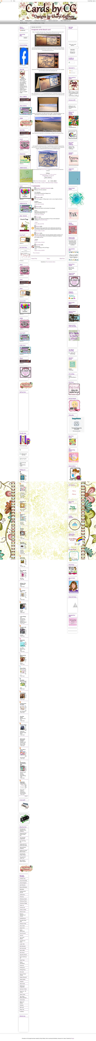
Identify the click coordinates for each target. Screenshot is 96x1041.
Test (21, 585)
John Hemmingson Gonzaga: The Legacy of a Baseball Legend (23, 620)
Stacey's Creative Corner (22, 529)
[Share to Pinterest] (56, 181)
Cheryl (37, 217)
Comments (72, 72)
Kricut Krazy (22, 692)
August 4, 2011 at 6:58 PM (39, 250)
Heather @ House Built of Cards (23, 851)
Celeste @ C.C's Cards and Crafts (23, 845)
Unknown (38, 226)
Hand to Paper (23, 724)
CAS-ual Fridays (45, 175)
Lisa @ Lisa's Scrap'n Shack (23, 854)
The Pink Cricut (22, 717)
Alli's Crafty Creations (22, 739)
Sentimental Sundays (43, 174)
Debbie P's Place (22, 515)
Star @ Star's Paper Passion (23, 861)
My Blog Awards (23, 22)
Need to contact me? (53, 20)
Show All (26, 796)
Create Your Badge (23, 65)
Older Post (62, 258)
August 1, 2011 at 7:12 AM (39, 230)
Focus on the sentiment (52, 174)
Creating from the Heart (23, 704)
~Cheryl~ (36, 222)
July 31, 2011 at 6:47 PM (39, 223)
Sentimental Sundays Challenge (51, 182)
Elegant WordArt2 (45, 169)
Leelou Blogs (23, 616)
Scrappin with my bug (23, 628)
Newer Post (34, 258)
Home (21, 20)
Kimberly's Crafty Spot (22, 783)
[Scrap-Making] (75, 545)
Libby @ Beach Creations (23, 848)
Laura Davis (38, 244)
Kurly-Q (35, 240)
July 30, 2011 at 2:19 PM (39, 194)
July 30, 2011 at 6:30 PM (39, 214)
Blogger (72, 1038)
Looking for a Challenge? (40, 20)
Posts (71, 70)
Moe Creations (22, 474)
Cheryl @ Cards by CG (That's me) (23, 834)
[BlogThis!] (52, 181)
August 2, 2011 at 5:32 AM (39, 242)
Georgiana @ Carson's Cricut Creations (23, 830)
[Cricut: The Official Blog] (72, 353)
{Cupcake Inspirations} (23, 543)
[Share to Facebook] (54, 181)
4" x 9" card (51, 175)
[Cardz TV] (74, 592)
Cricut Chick (23, 668)
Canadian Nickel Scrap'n (23, 681)
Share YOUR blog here (66, 20)
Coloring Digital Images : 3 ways (37, 22)
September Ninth (22, 641)
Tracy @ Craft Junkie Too (22, 858)
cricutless (43, 182)
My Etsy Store (28, 20)
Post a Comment (36, 252)
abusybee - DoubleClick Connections (43, 188)
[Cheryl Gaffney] (24, 64)
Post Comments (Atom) (50, 261)
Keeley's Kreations (22, 486)
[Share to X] (53, 181)
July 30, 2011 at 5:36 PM (39, 204)
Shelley (37, 206)
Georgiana (38, 197)
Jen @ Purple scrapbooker (22, 838)
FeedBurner (72, 52)
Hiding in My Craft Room (23, 584)
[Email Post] (49, 180)
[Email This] (51, 181)
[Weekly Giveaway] (73, 233)
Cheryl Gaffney (22, 47)
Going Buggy (23, 603)
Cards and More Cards (22, 558)
